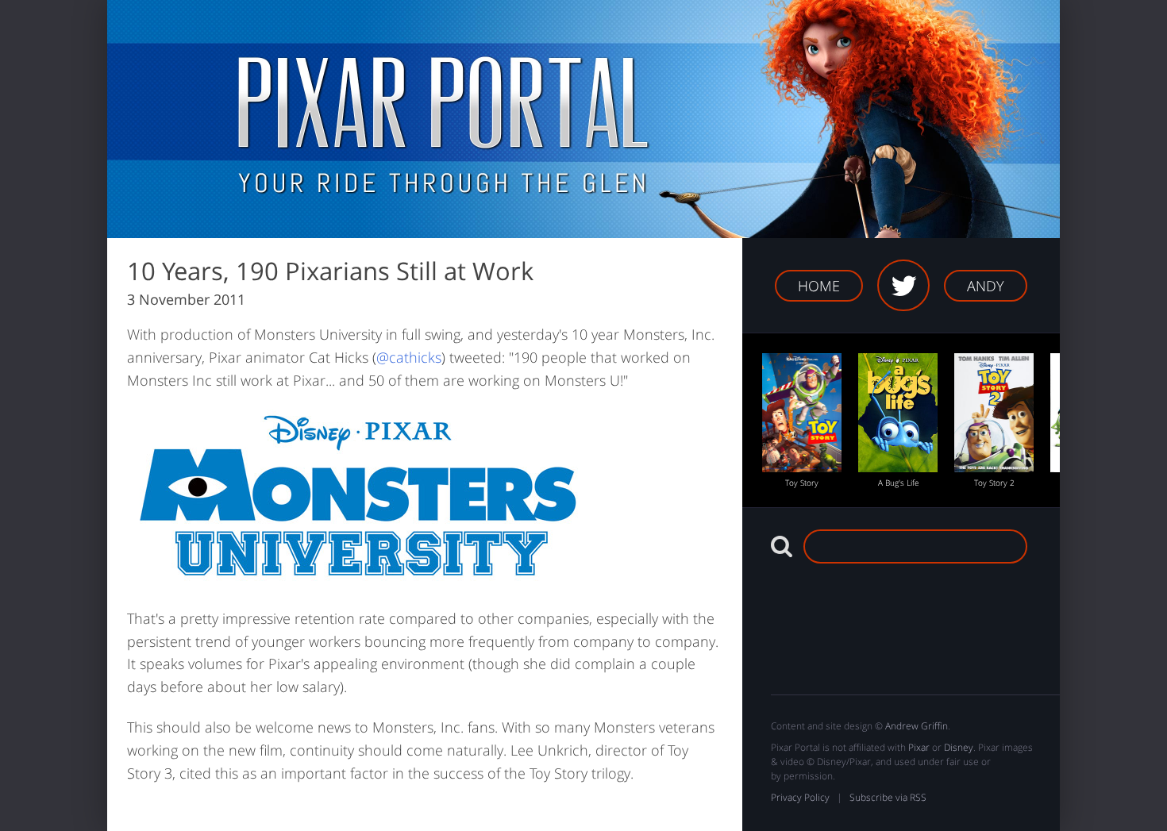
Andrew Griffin (916, 726)
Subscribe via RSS (887, 797)
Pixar (919, 747)
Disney (958, 747)
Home (819, 285)
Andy (985, 285)
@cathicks (408, 357)
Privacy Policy (800, 797)
